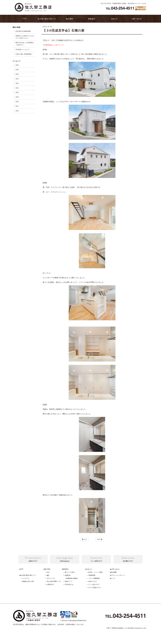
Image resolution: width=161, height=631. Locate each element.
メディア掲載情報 (94, 578)
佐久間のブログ (128, 561)
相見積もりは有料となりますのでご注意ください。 (25, 37)
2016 (17, 111)
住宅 (48, 572)
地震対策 (68, 575)
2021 (17, 88)
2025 (17, 69)
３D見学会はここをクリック (53, 45)
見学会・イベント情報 (95, 572)
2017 (17, 106)
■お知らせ (88, 569)
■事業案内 (65, 569)
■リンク (112, 578)
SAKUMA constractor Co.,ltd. (137, 628)
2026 (17, 65)
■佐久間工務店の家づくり (27, 575)
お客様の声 (50, 584)
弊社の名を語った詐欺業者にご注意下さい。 (25, 44)
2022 (17, 83)
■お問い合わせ (114, 569)
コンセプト (25, 578)
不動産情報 (91, 575)
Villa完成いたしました (23, 49)
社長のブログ (33, 561)
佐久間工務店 (106, 3)
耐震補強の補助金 (72, 578)
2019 (17, 97)
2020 (17, 92)
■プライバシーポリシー (117, 575)
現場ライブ (68, 581)
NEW (99, 539)
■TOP (21, 569)
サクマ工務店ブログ (94, 587)
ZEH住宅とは (69, 584)
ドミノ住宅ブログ (96, 561)
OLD (85, 539)
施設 (48, 575)
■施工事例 (47, 569)
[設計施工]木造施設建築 (23, 31)
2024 (17, 74)
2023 (17, 79)
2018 (17, 101)
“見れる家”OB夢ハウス (54, 581)
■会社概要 (113, 572)
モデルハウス (51, 578)
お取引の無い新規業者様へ (24, 54)
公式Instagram (64, 561)
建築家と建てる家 (28, 581)
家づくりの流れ (70, 572)
